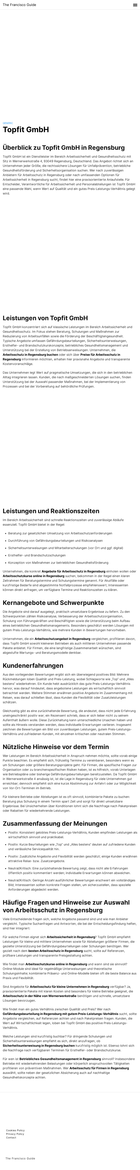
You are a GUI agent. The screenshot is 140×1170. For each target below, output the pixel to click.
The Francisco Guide (19, 4)
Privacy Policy (15, 1133)
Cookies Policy (15, 1130)
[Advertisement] (70, 62)
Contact (11, 1137)
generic (8, 123)
